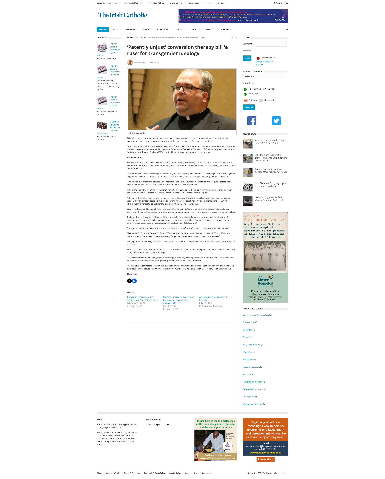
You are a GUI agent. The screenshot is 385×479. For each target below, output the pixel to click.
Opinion (130, 29)
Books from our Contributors (256, 315)
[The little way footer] (215, 460)
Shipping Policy (175, 473)
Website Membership (252, 404)
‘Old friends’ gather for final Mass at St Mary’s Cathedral (269, 199)
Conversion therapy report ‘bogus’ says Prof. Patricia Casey (143, 298)
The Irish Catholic (270, 473)
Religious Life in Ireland (253, 389)
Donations (247, 329)
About (99, 473)
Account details (194, 3)
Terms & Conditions (132, 473)
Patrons (246, 374)
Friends (246, 337)
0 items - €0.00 (282, 3)
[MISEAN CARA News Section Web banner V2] (233, 22)
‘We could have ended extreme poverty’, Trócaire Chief (270, 141)
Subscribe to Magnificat (133, 3)
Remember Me (268, 57)
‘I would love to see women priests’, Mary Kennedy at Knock (271, 170)
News (116, 29)
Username (247, 43)
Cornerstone (248, 322)
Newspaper (248, 359)
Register (220, 3)
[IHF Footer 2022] (265, 462)
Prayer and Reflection (252, 381)
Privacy (195, 473)
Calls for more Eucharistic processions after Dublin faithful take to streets (271, 158)
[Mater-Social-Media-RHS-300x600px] (265, 301)
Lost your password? (265, 61)
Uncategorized (249, 396)
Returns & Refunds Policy (154, 473)
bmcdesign (283, 473)
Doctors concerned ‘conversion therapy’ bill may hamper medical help (178, 299)
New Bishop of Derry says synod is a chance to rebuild (271, 184)
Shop (193, 29)
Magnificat (247, 352)
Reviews (179, 29)
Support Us (226, 29)
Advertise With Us (156, 3)
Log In (208, 3)
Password (247, 50)
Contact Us (208, 29)
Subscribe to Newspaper (107, 3)
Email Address (249, 76)
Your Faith (162, 29)
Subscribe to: (248, 83)
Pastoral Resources (251, 367)
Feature (147, 29)
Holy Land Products (252, 344)
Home (104, 29)
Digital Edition (176, 3)
